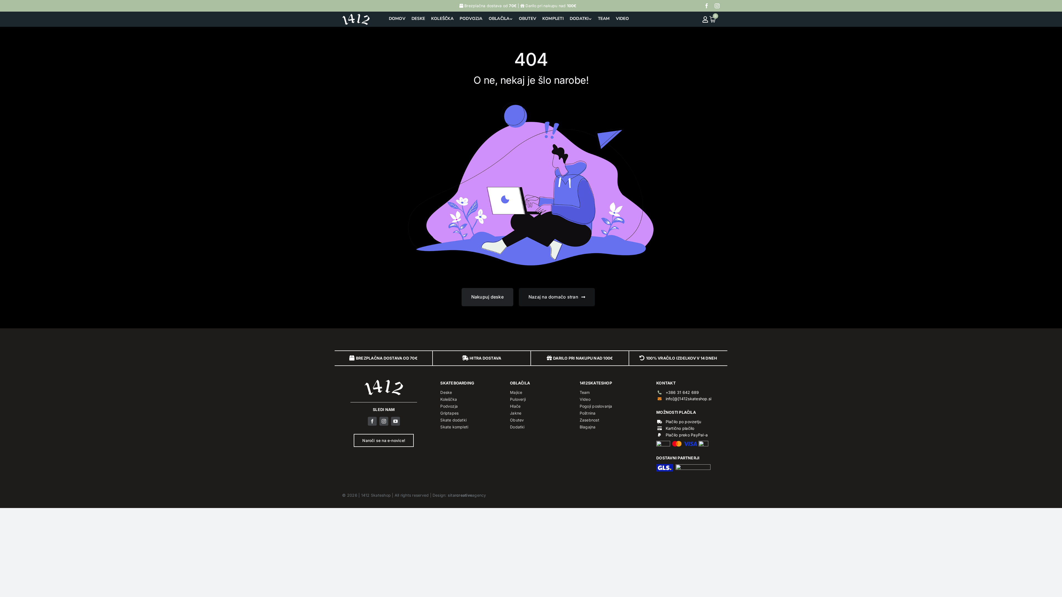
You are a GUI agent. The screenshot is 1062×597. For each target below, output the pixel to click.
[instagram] (717, 5)
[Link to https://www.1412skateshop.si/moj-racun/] (705, 19)
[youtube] (395, 421)
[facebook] (706, 5)
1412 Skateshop (376, 495)
